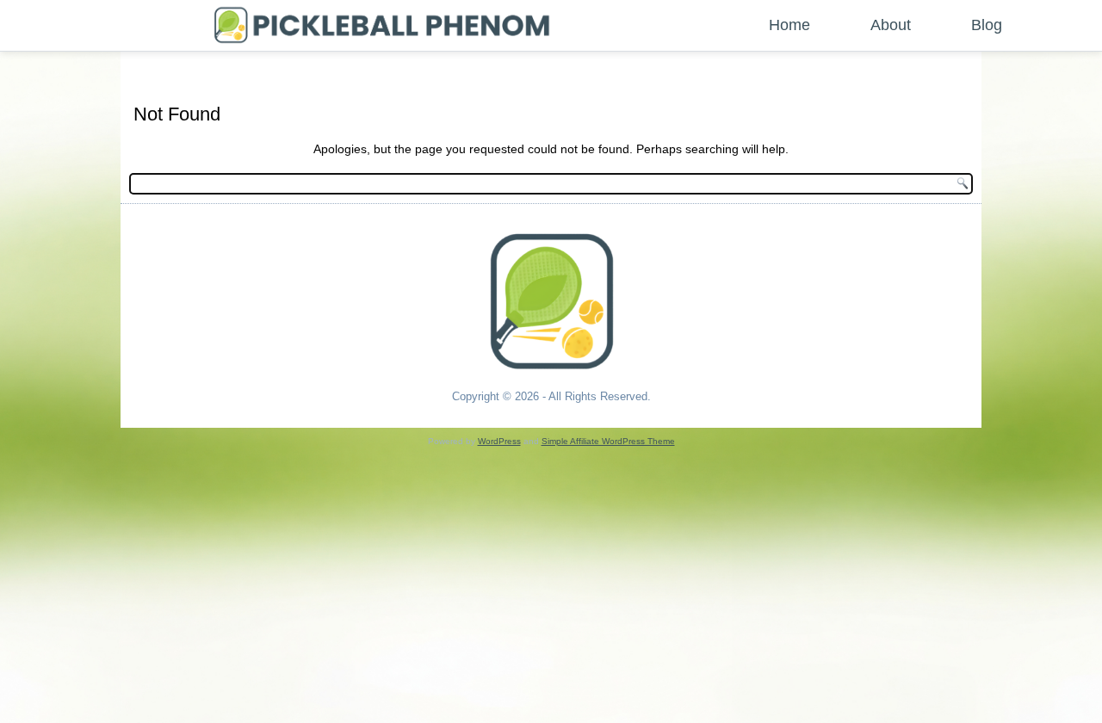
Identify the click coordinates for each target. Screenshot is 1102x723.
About (890, 25)
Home (789, 25)
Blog (986, 25)
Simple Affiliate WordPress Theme (608, 441)
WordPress (499, 441)
